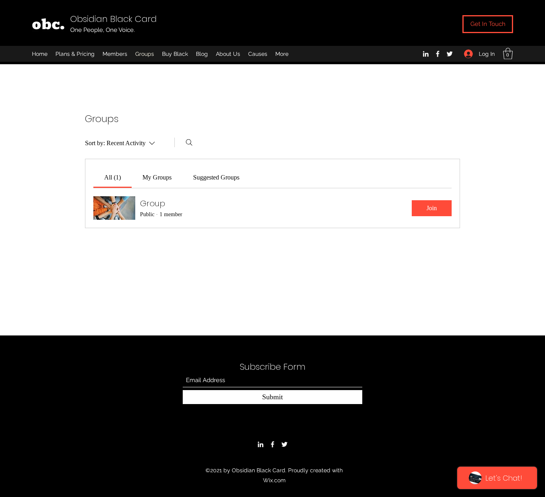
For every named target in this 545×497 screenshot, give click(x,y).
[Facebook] (438, 54)
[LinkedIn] (426, 54)
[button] (508, 53)
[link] (112, 177)
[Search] (189, 142)
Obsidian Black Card (113, 19)
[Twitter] (450, 54)
